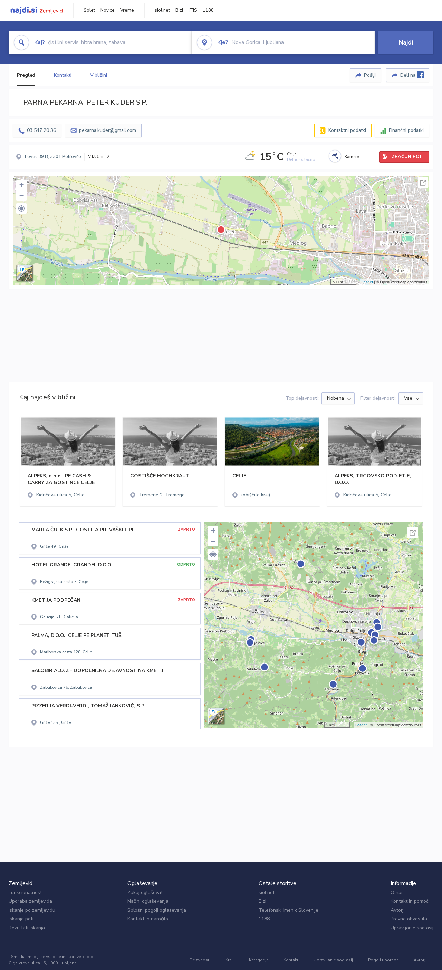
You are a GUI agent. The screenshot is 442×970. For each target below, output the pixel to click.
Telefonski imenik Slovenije (288, 910)
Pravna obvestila (409, 918)
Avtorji (398, 910)
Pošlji (370, 75)
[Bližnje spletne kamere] (335, 156)
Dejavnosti (200, 960)
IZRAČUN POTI (407, 157)
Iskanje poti (21, 918)
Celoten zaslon (423, 182)
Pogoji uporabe (383, 960)
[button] (21, 208)
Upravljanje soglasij (412, 927)
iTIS (193, 10)
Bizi (179, 10)
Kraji (229, 960)
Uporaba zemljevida (30, 901)
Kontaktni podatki (347, 130)
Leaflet (367, 281)
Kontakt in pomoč (409, 901)
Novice (107, 10)
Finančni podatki (406, 130)
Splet (89, 10)
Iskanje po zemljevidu (32, 910)
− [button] (21, 195)
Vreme (127, 10)
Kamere (352, 156)
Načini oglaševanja (148, 901)
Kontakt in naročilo (147, 918)
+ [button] (21, 185)
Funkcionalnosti (26, 892)
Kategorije (258, 960)
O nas (397, 892)
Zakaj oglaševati (145, 892)
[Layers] (24, 273)
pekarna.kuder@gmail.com (107, 130)
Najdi (405, 42)
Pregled (26, 75)
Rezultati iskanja (27, 927)
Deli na (408, 75)
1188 (208, 10)
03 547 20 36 (41, 130)
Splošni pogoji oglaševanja (156, 910)
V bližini (98, 75)
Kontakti (62, 75)
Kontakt (291, 960)
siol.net (162, 10)
